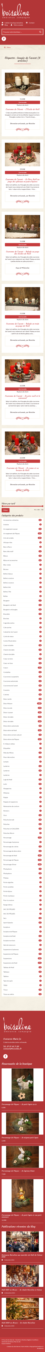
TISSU (22, 985)
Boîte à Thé (22, 592)
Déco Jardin (22, 699)
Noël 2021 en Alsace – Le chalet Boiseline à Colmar (22, 1290)
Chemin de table (22, 650)
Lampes (22, 762)
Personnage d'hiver (22, 864)
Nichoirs (22, 811)
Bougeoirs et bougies (22, 609)
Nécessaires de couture (22, 806)
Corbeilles (22, 672)
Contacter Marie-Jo (12, 1039)
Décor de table (22, 717)
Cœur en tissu (22, 663)
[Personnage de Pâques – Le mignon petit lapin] (22, 1124)
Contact (31, 23)
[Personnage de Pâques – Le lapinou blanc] (22, 1157)
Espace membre (6, 1343)
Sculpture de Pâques (22, 932)
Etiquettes (22, 748)
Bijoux (22, 556)
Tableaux (22, 972)
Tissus (22, 990)
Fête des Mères (22, 753)
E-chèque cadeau (22, 744)
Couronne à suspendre (22, 677)
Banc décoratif (22, 551)
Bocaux (22, 569)
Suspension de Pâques (22, 954)
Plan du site (17, 1342)
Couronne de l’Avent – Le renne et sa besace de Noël (23, 469)
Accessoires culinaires (22, 520)
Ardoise (22, 524)
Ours (22, 815)
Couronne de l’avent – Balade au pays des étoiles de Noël (22, 252)
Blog (6, 25)
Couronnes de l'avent (22, 686)
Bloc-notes (22, 565)
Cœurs (22, 668)
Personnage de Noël (22, 855)
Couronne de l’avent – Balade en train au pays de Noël (22, 325)
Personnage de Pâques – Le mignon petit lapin (20, 1138)
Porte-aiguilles (22, 882)
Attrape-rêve (22, 542)
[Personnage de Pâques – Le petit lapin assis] (22, 1084)
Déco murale (22, 708)
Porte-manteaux (22, 896)
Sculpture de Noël (22, 936)
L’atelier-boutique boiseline (13, 23)
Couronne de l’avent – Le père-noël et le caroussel (22, 397)
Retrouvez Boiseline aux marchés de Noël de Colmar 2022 (22, 1256)
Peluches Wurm (22, 833)
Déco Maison (22, 703)
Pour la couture (22, 900)
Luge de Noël (22, 779)
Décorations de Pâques (22, 739)
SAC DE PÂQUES (22, 909)
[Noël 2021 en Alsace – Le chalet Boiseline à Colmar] (22, 1276)
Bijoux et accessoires (22, 560)
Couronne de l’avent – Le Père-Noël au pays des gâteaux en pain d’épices (22, 180)
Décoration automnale (22, 726)
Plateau (22, 878)
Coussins (22, 690)
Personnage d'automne (22, 842)
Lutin (22, 784)
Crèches (22, 694)
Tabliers (22, 976)
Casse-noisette (22, 645)
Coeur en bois (22, 659)
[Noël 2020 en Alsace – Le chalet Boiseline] (22, 1309)
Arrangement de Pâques (22, 533)
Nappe (22, 797)
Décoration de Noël (22, 730)
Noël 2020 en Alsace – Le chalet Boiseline (18, 1323)
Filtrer (5, 510)
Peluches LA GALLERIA (22, 829)
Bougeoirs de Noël (22, 605)
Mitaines (22, 793)
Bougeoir (22, 601)
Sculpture (22, 927)
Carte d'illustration (22, 641)
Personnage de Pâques (22, 860)
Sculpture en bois (22, 940)
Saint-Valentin (22, 923)
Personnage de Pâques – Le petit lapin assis (19, 1104)
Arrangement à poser (22, 529)
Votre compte (18, 25)
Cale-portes (22, 627)
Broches (22, 618)
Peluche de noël (22, 820)
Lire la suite (22, 102)
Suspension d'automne (22, 949)
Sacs (22, 918)
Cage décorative (22, 623)
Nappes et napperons (22, 802)
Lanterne (22, 766)
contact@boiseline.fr (12, 1049)
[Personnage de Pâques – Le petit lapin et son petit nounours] (22, 1195)
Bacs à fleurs (22, 547)
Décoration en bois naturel (22, 735)
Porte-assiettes (22, 887)
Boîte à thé (22, 587)
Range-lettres (22, 905)
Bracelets (22, 614)
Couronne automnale (22, 681)
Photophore (22, 869)
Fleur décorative (22, 757)
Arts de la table (22, 538)
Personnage (22, 838)
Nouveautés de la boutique (17, 1063)
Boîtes (22, 596)
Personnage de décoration (22, 851)
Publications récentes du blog (18, 1226)
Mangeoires (22, 788)
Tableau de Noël (22, 967)
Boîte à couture (22, 578)
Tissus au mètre (22, 994)
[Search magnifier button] (40, 32)
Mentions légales (26, 1340)
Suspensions (22, 958)
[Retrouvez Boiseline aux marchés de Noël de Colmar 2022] (22, 1241)
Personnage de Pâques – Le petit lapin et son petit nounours (22, 1216)
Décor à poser (22, 712)
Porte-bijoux (22, 891)
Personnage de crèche (22, 846)
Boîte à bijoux (22, 574)
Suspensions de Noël (22, 963)
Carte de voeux (22, 636)
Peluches (22, 824)
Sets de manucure (22, 945)
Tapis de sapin (22, 981)
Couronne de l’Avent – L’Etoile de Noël (22, 109)
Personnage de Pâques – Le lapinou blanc (18, 1171)
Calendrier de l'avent (22, 632)
